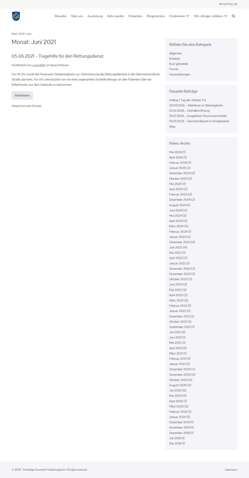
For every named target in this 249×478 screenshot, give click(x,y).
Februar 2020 (178, 412)
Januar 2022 (177, 311)
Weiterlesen (24, 94)
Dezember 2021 (179, 316)
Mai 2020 (175, 396)
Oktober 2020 (178, 380)
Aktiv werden (115, 16)
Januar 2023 (177, 263)
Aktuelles (61, 16)
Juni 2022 (175, 284)
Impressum (231, 469)
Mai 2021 (175, 343)
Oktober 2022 (178, 279)
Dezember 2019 (179, 422)
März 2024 (176, 226)
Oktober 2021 (178, 322)
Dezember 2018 (179, 433)
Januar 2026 (177, 168)
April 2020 (176, 401)
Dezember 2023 (179, 242)
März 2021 (176, 353)
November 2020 (180, 375)
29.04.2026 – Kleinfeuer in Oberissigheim (196, 105)
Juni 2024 (175, 210)
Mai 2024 (175, 216)
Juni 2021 (175, 337)
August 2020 (178, 385)
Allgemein (175, 53)
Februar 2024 (178, 232)
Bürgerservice (156, 16)
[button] (233, 16)
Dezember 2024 (179, 200)
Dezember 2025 (179, 173)
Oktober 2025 (178, 179)
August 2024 (178, 205)
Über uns (77, 16)
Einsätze (36, 106)
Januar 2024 (177, 237)
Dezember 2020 (180, 369)
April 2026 (176, 157)
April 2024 (176, 221)
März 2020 (176, 406)
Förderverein (177, 16)
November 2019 (179, 427)
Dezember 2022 (179, 269)
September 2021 (180, 327)
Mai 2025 (175, 184)
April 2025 (176, 189)
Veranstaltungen (179, 74)
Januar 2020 (177, 417)
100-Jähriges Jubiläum (208, 16)
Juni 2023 (175, 247)
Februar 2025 (178, 194)
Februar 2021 (178, 359)
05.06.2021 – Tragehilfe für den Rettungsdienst (57, 56)
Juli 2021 (175, 332)
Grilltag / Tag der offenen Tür (187, 100)
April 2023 (176, 258)
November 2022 (180, 274)
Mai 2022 (175, 290)
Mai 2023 (175, 253)
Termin (173, 69)
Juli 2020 (175, 390)
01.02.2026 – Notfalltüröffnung (189, 111)
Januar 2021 (177, 364)
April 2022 (176, 295)
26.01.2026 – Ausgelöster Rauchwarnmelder (198, 116)
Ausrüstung (95, 16)
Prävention (135, 16)
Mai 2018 (175, 443)
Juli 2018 (175, 438)
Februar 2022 (178, 306)
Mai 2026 (175, 152)
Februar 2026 (178, 163)
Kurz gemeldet (178, 64)
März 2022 (176, 300)
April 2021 (175, 348)
